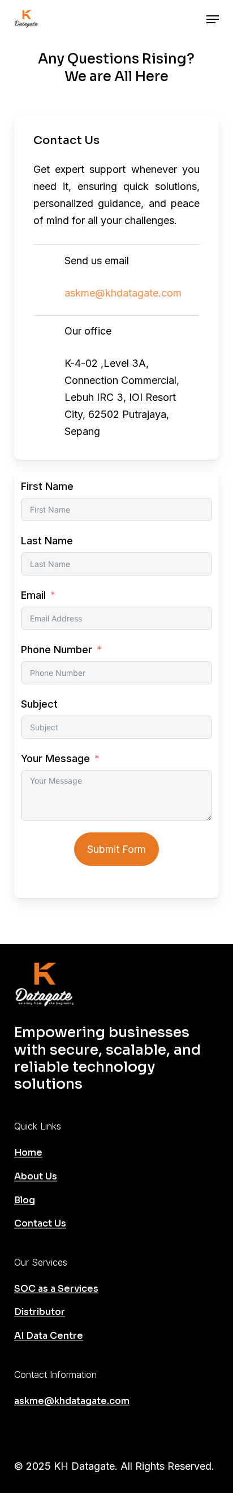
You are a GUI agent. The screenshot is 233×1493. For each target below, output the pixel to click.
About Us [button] (35, 1176)
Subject (39, 704)
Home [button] (28, 1153)
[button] (212, 19)
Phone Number (56, 649)
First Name (47, 486)
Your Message (55, 758)
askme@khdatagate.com (123, 293)
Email (33, 595)
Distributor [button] (39, 1312)
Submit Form (116, 849)
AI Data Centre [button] (48, 1336)
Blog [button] (24, 1200)
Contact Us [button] (40, 1224)
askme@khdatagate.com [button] (72, 1401)
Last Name (47, 541)
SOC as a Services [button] (56, 1289)
